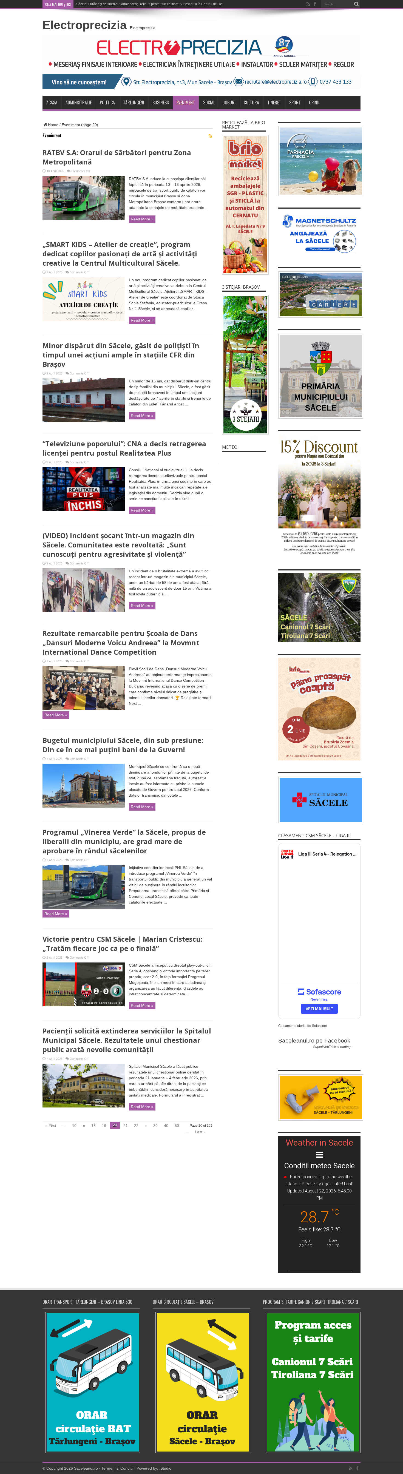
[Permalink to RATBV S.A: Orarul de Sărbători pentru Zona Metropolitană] (83, 218)
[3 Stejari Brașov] (244, 365)
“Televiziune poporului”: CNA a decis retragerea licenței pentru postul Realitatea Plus (124, 448)
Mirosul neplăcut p (90, 4)
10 (74, 1125)
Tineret (274, 102)
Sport (295, 102)
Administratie (79, 102)
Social (209, 102)
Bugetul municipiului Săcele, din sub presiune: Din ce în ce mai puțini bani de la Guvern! (122, 744)
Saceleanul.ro (86, 1468)
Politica (107, 102)
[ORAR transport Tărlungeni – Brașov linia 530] (91, 1382)
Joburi (229, 102)
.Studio (165, 1468)
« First (50, 1125)
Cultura (251, 102)
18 (93, 1125)
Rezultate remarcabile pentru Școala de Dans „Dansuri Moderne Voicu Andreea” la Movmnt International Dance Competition (120, 643)
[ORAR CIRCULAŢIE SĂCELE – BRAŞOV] (201, 1382)
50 (177, 1125)
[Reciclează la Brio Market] (244, 205)
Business (160, 102)
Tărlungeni (133, 102)
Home (53, 125)
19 (104, 1125)
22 (136, 1125)
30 (155, 1125)
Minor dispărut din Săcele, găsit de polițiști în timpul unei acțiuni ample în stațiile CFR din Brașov (120, 355)
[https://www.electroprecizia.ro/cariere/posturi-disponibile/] (319, 294)
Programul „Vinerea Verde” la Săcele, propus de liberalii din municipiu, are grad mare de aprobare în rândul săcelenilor (124, 841)
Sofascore (319, 1026)
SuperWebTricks (325, 1047)
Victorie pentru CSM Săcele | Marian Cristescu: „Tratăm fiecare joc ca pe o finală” (122, 943)
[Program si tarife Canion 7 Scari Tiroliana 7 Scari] (312, 1382)
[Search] (356, 4)
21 (125, 1125)
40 (166, 1125)
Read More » (142, 219)
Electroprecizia (84, 25)
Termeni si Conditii (117, 1468)
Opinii (314, 102)
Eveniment (186, 102)
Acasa (51, 102)
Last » (200, 1132)
